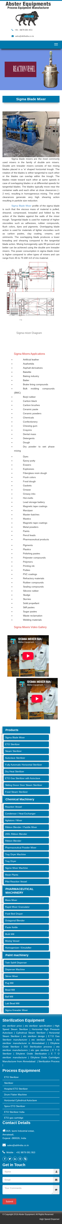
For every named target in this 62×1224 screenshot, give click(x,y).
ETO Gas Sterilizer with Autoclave (22, 778)
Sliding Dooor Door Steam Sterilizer (23, 785)
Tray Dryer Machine (15, 854)
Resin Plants (11, 874)
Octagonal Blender (15, 920)
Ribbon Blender (13, 840)
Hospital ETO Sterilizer (16, 1088)
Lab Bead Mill (12, 1003)
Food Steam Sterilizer (16, 792)
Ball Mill (9, 996)
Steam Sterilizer (13, 751)
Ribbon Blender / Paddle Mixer (21, 827)
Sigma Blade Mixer (21, 205)
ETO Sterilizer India (14, 1112)
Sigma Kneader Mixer (16, 1010)
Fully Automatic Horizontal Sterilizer (23, 764)
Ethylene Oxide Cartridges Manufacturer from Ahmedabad (31, 1059)
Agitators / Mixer (13, 820)
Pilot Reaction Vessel (16, 881)
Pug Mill (9, 983)
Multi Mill (9, 934)
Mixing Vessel (12, 941)
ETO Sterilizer (12, 744)
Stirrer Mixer (11, 976)
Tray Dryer (10, 861)
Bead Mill (10, 989)
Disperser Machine (15, 969)
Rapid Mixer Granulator (17, 907)
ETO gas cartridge (13, 1117)
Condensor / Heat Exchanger (20, 813)
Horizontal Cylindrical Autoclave (20, 1100)
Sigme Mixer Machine (16, 868)
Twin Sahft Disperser (16, 962)
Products (11, 730)
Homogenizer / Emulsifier (18, 947)
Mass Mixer (11, 900)
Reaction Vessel (13, 806)
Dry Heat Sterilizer (14, 771)
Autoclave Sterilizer (15, 758)
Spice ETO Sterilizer (14, 1106)
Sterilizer (8, 1083)
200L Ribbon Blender (16, 834)
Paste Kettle (11, 927)
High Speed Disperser (50, 1219)
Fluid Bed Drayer (14, 913)
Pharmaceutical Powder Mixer (20, 847)
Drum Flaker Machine (15, 1094)
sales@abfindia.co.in (18, 1145)
